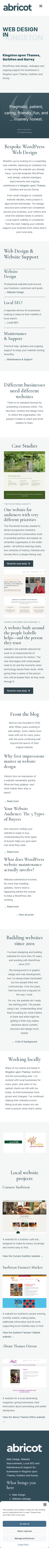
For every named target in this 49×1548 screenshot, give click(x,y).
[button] (45, 1504)
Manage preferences (24, 1538)
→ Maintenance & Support (18, 359)
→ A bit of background (24, 1041)
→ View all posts (25, 914)
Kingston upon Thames (32, 185)
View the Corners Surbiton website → (23, 1256)
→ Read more (11, 801)
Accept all (24, 1524)
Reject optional (24, 1531)
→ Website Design (14, 292)
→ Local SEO (11, 322)
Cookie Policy (23, 1544)
